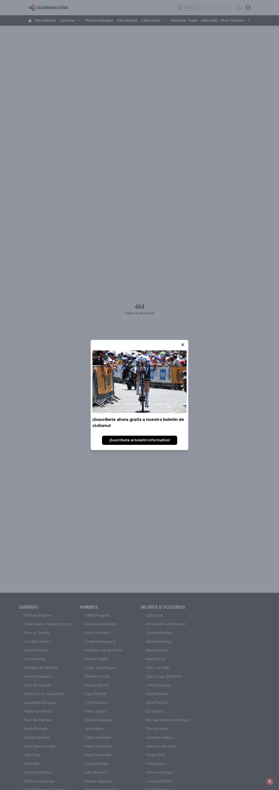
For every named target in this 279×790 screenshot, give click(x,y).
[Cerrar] (182, 345)
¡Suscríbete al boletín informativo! (139, 440)
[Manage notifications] (269, 781)
